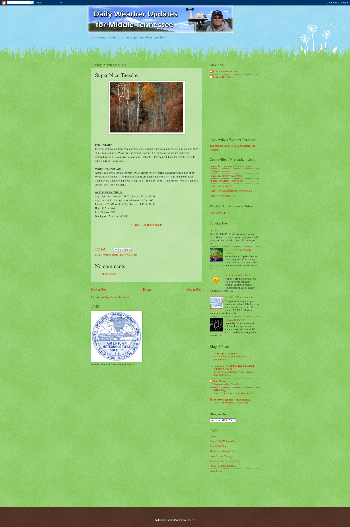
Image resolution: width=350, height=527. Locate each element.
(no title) (214, 230)
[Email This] (116, 250)
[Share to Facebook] (126, 250)
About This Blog (218, 446)
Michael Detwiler (222, 77)
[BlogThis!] (119, 250)
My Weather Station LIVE (223, 451)
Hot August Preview (235, 319)
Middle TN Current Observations (226, 180)
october (133, 254)
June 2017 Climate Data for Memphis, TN (233, 393)
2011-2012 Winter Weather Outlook (238, 251)
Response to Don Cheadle (226, 384)
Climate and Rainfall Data (223, 466)
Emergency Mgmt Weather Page (226, 175)
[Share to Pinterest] (130, 250)
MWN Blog (219, 390)
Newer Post (99, 289)
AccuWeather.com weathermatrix (231, 399)
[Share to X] (123, 250)
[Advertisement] (237, 108)
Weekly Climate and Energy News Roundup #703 (230, 358)
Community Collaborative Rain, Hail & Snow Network (233, 367)
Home (147, 289)
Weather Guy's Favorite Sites (224, 461)
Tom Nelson (219, 381)
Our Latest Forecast (219, 171)
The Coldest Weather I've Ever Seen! (231, 402)
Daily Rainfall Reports (221, 186)
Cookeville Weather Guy (225, 71)
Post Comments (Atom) (117, 297)
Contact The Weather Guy (223, 441)
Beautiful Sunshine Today (238, 275)
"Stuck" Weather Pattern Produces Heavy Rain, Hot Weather (233, 373)
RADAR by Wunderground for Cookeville (231, 190)
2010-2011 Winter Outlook (238, 297)
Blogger (191, 520)
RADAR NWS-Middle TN (223, 195)
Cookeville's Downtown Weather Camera (230, 166)
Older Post (194, 289)
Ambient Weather (219, 212)
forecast (107, 254)
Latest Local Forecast (147, 224)
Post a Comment (108, 274)
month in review (120, 254)
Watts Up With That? (225, 353)
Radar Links (216, 471)
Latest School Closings (221, 456)
